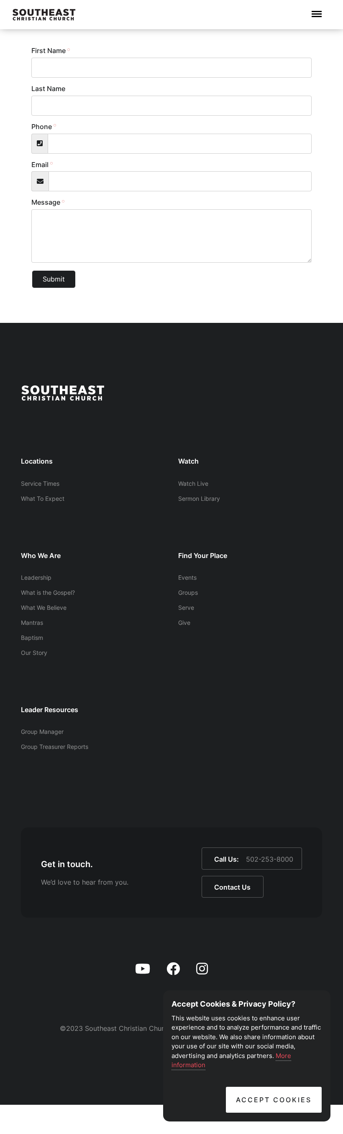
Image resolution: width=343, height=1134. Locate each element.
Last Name (48, 88)
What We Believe (44, 607)
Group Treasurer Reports (54, 746)
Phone (41, 126)
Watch (188, 461)
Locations (37, 461)
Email (40, 164)
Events (187, 577)
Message (45, 202)
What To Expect (42, 498)
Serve (186, 607)
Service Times (40, 483)
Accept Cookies (274, 1100)
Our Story (34, 652)
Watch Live (193, 483)
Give (184, 622)
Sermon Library (199, 498)
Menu (316, 9)
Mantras (32, 622)
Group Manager (42, 731)
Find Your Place (202, 555)
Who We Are (41, 555)
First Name (48, 50)
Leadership (36, 577)
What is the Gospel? (48, 592)
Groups (188, 592)
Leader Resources (49, 709)
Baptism (32, 637)
